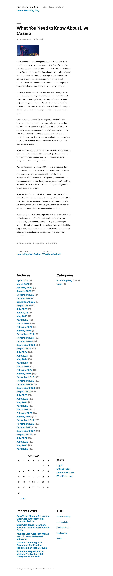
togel (59, 284)
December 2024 (25, 334)
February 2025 (24, 327)
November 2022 (25, 424)
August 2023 (24, 391)
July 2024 (22, 352)
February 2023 (24, 413)
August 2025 (24, 305)
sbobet (59, 538)
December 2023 (25, 377)
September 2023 (26, 388)
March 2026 (23, 284)
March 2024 (23, 366)
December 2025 (25, 294)
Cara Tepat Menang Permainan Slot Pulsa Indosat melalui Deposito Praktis (33, 519)
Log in (59, 465)
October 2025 (24, 298)
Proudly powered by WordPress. (42, 569)
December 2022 (25, 420)
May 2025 (22, 316)
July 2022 (22, 438)
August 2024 (24, 348)
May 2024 (22, 359)
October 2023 (24, 384)
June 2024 (22, 355)
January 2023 (24, 416)
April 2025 (22, 320)
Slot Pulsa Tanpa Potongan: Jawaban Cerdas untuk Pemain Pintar (33, 527)
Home (20, 10)
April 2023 (22, 406)
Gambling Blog (31, 10)
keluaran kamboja (63, 516)
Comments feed (65, 472)
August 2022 (24, 434)
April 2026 (22, 280)
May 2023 (22, 402)
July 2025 (22, 309)
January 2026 (24, 291)
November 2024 (25, 337)
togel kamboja (62, 522)
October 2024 (24, 341)
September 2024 (26, 345)
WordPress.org (64, 476)
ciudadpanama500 (25, 39)
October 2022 (24, 427)
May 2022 (22, 445)
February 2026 (24, 287)
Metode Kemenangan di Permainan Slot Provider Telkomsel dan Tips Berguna (32, 545)
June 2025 (22, 312)
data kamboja (61, 533)
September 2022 (26, 431)
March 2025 (23, 323)
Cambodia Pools (62, 527)
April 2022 (22, 449)
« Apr (23, 498)
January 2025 (24, 330)
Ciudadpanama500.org (28, 7)
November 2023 (25, 380)
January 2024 (24, 373)
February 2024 (24, 370)
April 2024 (22, 363)
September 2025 (26, 302)
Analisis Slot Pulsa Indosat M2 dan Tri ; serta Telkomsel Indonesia (33, 536)
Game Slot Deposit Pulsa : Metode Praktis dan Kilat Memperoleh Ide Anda (30, 554)
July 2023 (22, 395)
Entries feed (63, 469)
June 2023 (22, 398)
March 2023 (23, 409)
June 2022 (22, 441)
